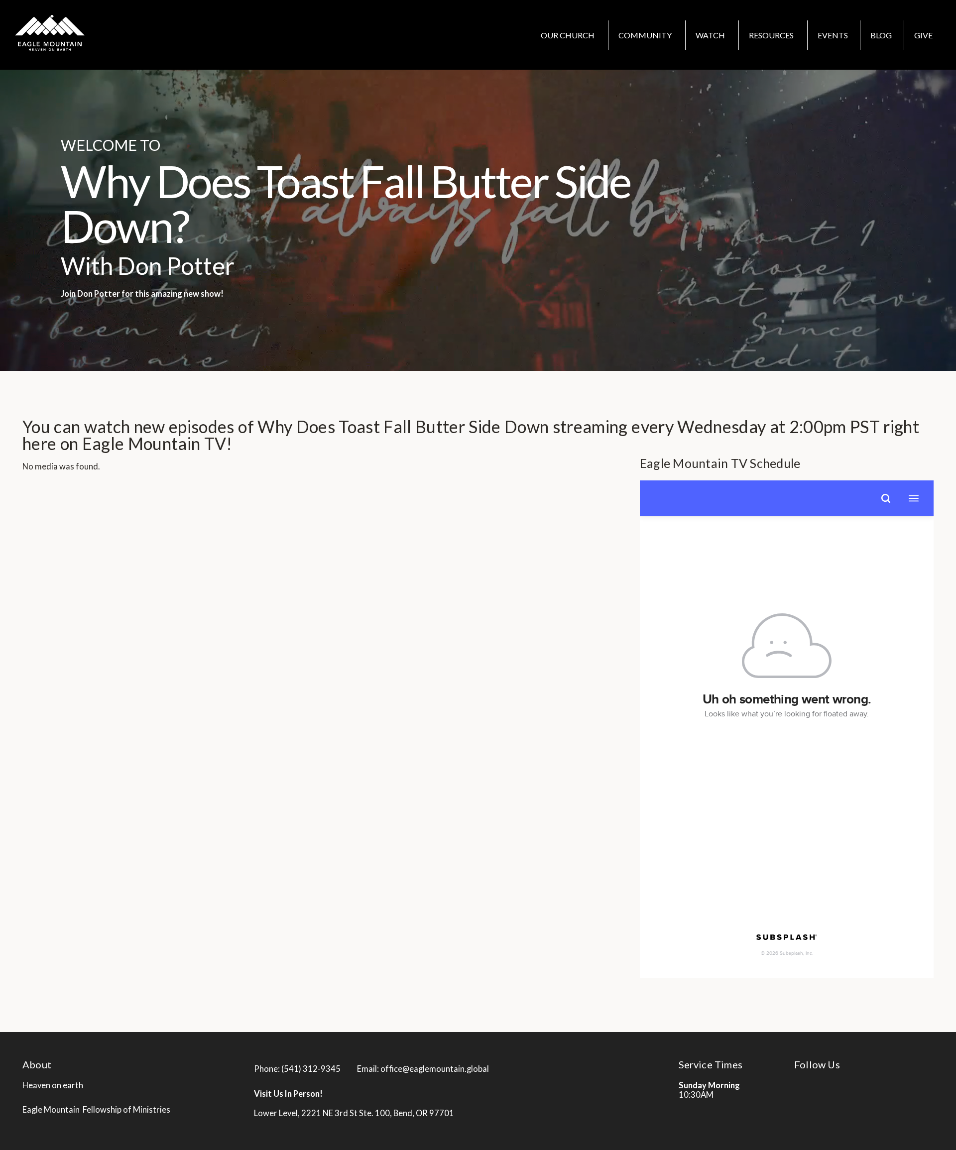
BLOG (881, 35)
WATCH (711, 35)
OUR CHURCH (568, 35)
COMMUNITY (645, 35)
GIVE (923, 35)
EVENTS (833, 35)
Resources (772, 35)
